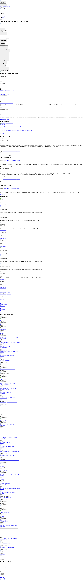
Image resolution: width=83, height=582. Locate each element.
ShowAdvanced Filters (4, 30)
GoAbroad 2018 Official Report (4, 379)
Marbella (10, 292)
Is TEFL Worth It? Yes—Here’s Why (5, 346)
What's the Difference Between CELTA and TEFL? (7, 332)
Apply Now (2, 299)
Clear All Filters (7, 70)
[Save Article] (1, 317)
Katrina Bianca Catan (3, 484)
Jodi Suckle (2, 320)
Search (1, 35)
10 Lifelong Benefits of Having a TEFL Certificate (7, 355)
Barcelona (1, 292)
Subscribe (2, 559)
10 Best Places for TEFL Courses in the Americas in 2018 (8, 378)
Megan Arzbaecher (3, 329)
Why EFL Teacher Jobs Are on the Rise (5, 392)
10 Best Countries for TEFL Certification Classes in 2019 (8, 388)
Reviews (6, 35)
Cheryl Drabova (2, 393)
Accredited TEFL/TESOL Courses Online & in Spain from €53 (9, 115)
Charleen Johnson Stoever (3, 398)
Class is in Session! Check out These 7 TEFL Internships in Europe (9, 328)
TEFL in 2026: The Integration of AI (5, 360)
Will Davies (2, 343)
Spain (3, 12)
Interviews (8, 35)
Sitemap (10, 578)
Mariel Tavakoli (2, 333)
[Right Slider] (2, 316)
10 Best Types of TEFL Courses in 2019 (5, 497)
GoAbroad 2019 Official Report (4, 374)
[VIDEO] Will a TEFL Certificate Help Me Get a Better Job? (8, 437)
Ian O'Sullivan (2, 352)
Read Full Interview (3, 205)
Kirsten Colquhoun (3, 338)
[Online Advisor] (1, 555)
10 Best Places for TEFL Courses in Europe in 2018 (7, 383)
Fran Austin (2, 324)
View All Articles (2, 554)
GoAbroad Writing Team (3, 415)
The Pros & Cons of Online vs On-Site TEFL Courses (7, 369)
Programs (3, 35)
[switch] (7, 38)
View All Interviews (3, 288)
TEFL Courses (4, 15)
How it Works (2, 6)
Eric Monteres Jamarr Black (4, 347)
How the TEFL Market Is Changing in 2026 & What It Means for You (9, 351)
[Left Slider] (1, 316)
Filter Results (2, 70)
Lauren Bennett (2, 425)
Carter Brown (2, 356)
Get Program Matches (7, 6)
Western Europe (4, 11)
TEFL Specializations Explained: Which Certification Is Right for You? (10, 342)
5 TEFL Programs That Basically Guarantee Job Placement (8, 397)
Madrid (4, 292)
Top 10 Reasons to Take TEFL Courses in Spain (7, 446)
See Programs (2, 28)
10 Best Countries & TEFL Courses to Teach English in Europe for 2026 (10, 488)
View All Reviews (2, 194)
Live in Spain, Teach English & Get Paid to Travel (7, 90)
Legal (8, 578)
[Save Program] (1, 81)
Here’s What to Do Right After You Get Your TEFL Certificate (8, 402)
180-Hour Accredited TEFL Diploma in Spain (6, 103)
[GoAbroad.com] (2, 0)
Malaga (6, 292)
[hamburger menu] (4, 8)
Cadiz (8, 292)
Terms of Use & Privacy (3, 578)
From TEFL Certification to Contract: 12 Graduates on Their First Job (9, 337)
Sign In (2, 7)
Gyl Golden (2, 493)
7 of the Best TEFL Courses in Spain (5, 442)
